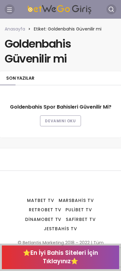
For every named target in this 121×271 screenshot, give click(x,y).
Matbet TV (40, 200)
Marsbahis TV (76, 200)
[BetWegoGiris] (60, 9)
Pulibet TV (78, 210)
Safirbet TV (81, 219)
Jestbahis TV (60, 229)
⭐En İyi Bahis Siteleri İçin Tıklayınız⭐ (60, 257)
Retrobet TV (45, 210)
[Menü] (10, 9)
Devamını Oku (60, 121)
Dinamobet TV (43, 219)
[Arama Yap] (111, 9)
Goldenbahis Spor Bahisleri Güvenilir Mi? (60, 107)
